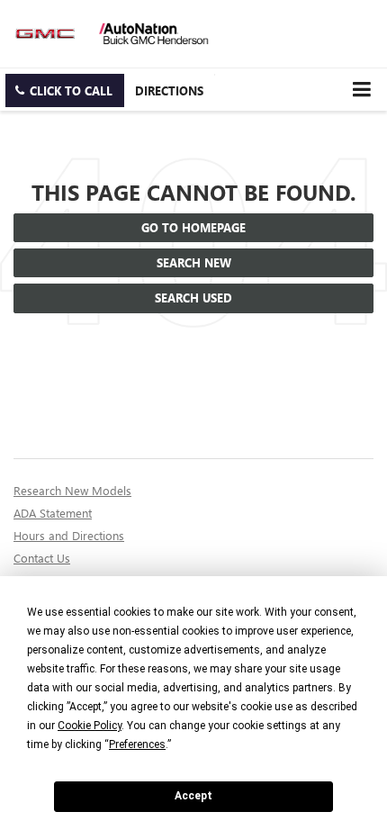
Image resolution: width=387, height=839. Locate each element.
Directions (169, 90)
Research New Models (72, 490)
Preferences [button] (137, 744)
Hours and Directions (69, 535)
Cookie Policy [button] (90, 725)
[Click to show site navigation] (361, 89)
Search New (194, 262)
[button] (64, 90)
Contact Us (42, 557)
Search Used (193, 297)
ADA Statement (53, 512)
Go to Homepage (193, 227)
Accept (193, 795)
